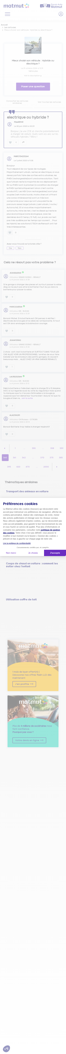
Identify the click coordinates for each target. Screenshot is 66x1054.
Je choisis (33, 553)
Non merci (11, 553)
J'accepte (55, 553)
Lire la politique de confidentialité (17, 543)
